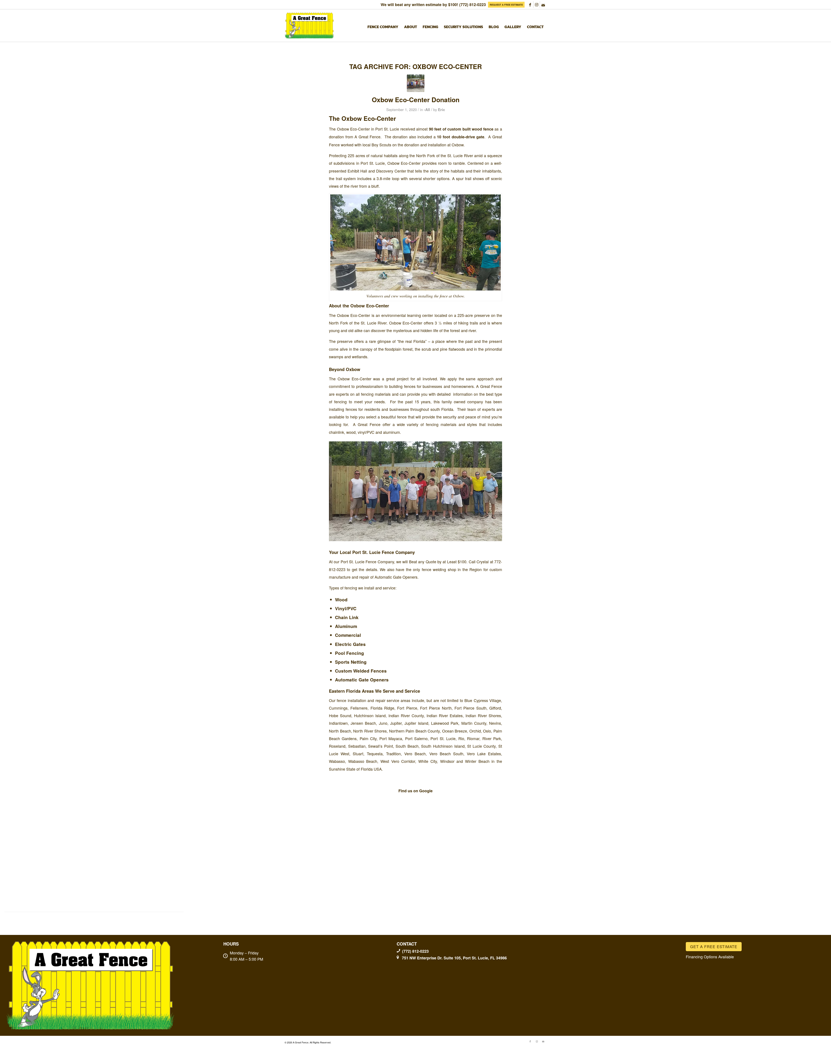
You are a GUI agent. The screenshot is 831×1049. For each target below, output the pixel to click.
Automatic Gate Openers (362, 679)
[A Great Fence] (310, 25)
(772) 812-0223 (472, 4)
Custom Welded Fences (361, 671)
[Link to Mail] (543, 4)
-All (427, 109)
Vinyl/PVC (345, 608)
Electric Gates (350, 644)
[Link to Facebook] (530, 4)
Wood (341, 599)
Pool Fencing (349, 653)
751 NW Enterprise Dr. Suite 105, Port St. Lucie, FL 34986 (454, 958)
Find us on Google (415, 791)
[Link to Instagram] (536, 4)
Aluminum (346, 626)
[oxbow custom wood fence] (415, 83)
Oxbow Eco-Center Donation (415, 99)
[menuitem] (506, 5)
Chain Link (347, 617)
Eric (441, 109)
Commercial (348, 635)
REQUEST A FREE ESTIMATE (506, 4)
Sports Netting (351, 662)
